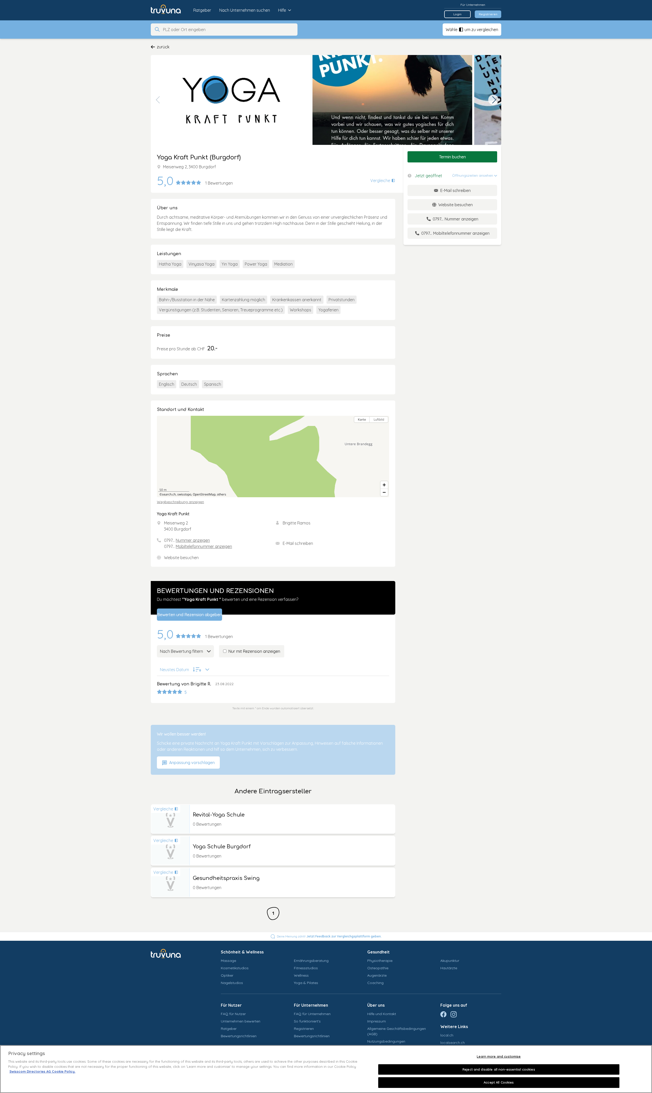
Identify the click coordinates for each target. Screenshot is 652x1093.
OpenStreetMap (204, 494)
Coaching (375, 982)
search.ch (169, 494)
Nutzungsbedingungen (386, 1041)
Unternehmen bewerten (240, 1021)
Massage (228, 960)
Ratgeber (202, 10)
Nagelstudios (232, 982)
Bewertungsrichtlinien (238, 1036)
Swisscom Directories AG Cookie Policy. (42, 1071)
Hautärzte (448, 968)
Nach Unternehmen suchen (244, 10)
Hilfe (282, 10)
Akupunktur (449, 960)
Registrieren (488, 14)
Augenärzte (377, 975)
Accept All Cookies (499, 1082)
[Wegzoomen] (384, 492)
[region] (273, 456)
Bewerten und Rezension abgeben (189, 614)
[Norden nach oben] (384, 428)
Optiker (227, 975)
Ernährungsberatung (311, 960)
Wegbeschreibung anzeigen (180, 502)
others (221, 494)
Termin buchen (452, 156)
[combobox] (228, 29)
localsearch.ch (452, 1042)
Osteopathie (377, 968)
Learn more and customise (499, 1056)
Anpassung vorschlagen (191, 762)
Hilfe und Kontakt (381, 1014)
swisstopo (184, 494)
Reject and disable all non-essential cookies (499, 1069)
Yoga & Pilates (306, 982)
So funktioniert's (307, 1021)
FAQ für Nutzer (233, 1014)
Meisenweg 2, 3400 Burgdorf (189, 166)
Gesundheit (378, 951)
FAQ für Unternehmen (312, 1014)
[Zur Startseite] (169, 10)
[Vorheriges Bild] (159, 100)
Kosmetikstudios (235, 968)
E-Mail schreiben (298, 543)
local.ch (446, 1035)
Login (457, 14)
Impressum (376, 1021)
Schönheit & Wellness (242, 951)
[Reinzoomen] (384, 485)
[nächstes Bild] (493, 100)
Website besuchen (181, 557)
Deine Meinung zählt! (329, 936)
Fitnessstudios (306, 968)
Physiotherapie (379, 960)
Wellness (301, 975)
